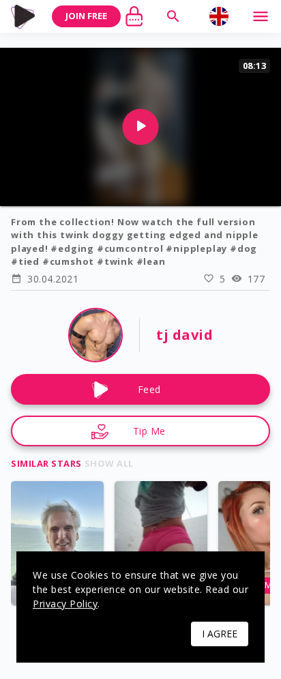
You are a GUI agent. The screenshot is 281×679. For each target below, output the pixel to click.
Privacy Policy (65, 603)
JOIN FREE (86, 16)
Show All (109, 463)
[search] (173, 16)
